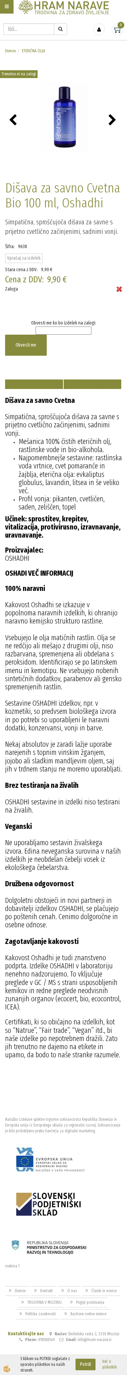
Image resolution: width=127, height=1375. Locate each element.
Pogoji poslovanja (90, 1302)
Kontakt (46, 1290)
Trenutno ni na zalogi (19, 74)
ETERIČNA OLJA (33, 51)
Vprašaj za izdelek (24, 258)
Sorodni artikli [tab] (92, 384)
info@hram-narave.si (94, 1339)
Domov (10, 51)
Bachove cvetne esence (88, 1314)
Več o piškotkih (109, 1364)
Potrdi (85, 1364)
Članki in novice (104, 1290)
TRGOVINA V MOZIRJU (44, 1302)
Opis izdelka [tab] (34, 384)
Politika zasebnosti (40, 1314)
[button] (113, 120)
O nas (72, 1290)
